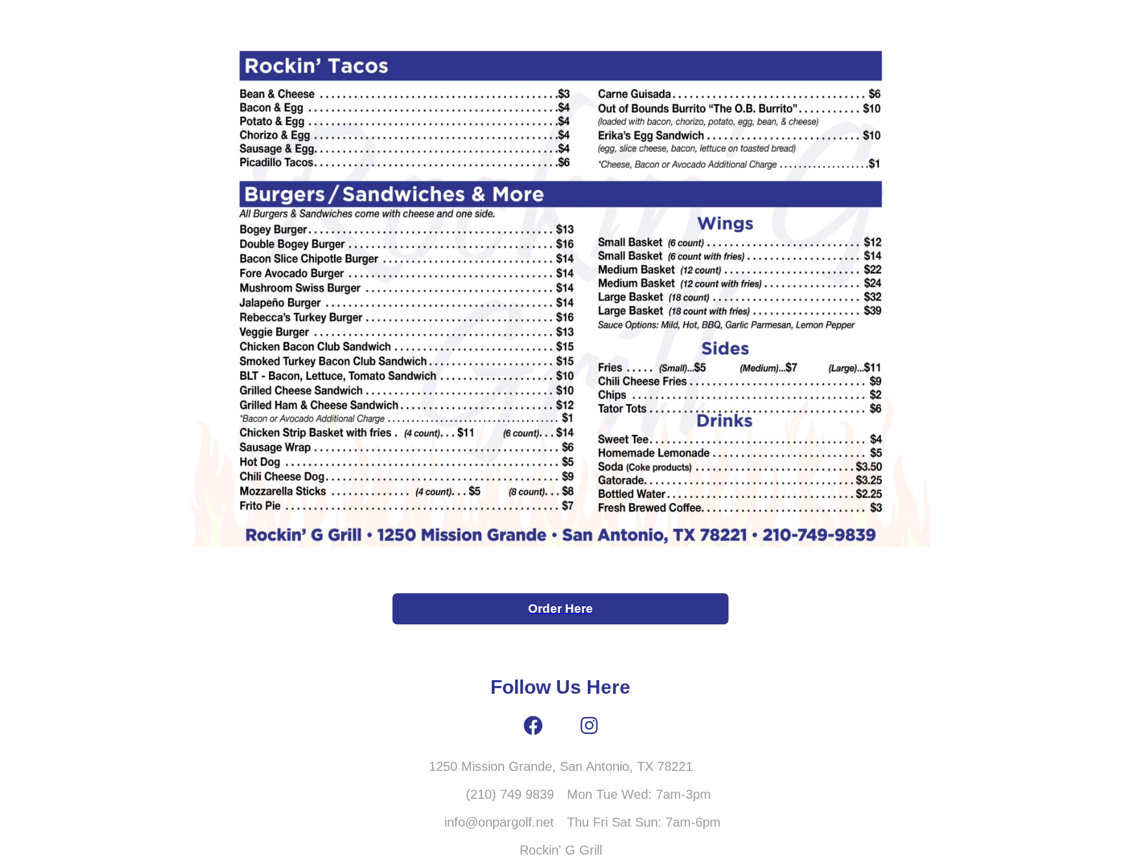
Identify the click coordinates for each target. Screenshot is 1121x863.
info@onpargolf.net (499, 822)
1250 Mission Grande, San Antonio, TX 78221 (561, 766)
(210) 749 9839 (510, 794)
